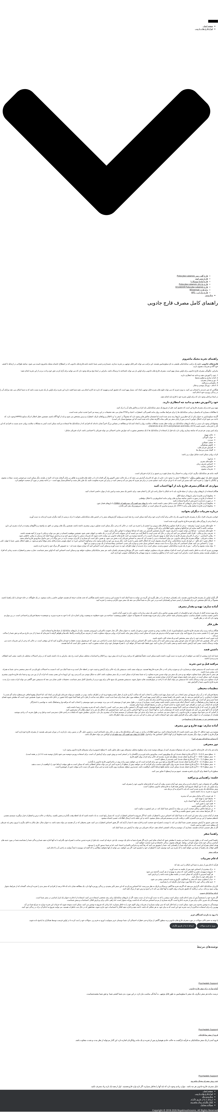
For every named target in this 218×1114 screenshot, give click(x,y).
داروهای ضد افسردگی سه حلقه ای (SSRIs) (131, 503)
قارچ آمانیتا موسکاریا (199, 281)
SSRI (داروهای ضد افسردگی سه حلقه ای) (127, 734)
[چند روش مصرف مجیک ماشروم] (195, 1073)
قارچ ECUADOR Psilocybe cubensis (191, 287)
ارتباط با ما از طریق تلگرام (183, 925)
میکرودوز (209, 295)
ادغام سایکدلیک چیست (209, 893)
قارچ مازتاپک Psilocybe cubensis (193, 284)
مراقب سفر (213, 852)
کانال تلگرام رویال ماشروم (201, 1102)
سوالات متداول (206, 1105)
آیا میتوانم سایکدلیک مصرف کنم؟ (205, 738)
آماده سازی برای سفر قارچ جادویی (203, 988)
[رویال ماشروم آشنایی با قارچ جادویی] (208, 18)
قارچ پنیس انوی (201, 278)
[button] (106, 273)
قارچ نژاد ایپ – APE (199, 292)
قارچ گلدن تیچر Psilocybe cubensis (192, 275)
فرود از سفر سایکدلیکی (208, 1035)
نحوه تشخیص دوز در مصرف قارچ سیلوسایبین (200, 719)
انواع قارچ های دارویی (204, 1094)
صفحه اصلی (208, 26)
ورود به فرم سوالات (207, 925)
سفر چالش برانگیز (197, 477)
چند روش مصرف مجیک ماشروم (204, 1081)
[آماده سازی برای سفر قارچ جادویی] (195, 980)
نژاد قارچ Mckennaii (199, 289)
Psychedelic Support (208, 983)
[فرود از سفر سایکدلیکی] (195, 1026)
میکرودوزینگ (207, 1096)
